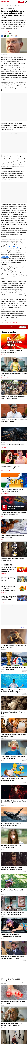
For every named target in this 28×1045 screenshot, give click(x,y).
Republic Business (5, 493)
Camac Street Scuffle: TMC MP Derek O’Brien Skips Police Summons (14, 421)
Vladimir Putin (5, 256)
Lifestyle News (4, 592)
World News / (7, 5)
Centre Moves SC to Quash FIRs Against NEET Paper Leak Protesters (12, 397)
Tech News (3, 447)
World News (3, 33)
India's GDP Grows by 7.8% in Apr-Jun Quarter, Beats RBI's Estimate (12, 490)
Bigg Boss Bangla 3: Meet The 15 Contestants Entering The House (10, 467)
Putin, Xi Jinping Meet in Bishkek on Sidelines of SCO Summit (11, 351)
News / (2, 5)
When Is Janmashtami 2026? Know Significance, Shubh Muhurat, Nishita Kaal (8, 589)
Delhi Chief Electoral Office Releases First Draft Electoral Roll (13, 536)
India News (3, 424)
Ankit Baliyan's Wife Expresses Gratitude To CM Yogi (13, 374)
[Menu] (26, 2)
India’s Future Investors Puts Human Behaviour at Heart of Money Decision (12, 444)
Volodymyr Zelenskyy (13, 247)
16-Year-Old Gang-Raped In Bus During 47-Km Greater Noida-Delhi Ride (13, 513)
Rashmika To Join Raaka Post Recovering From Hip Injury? (13, 559)
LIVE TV (21, 1)
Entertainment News (5, 377)
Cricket (2, 602)
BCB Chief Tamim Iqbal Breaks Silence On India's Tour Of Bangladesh (8, 599)
